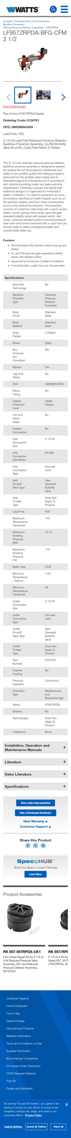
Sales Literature (18, 774)
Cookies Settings (13, 1126)
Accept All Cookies (36, 1126)
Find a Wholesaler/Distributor (35, 812)
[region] (35, 1118)
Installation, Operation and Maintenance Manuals (27, 747)
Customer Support (34, 826)
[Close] (67, 1105)
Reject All (58, 1126)
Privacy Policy (33, 1115)
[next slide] (60, 95)
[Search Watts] (53, 9)
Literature (13, 762)
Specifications (17, 786)
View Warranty (33, 821)
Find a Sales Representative (35, 803)
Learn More (35, 874)
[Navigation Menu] (64, 9)
